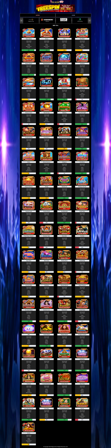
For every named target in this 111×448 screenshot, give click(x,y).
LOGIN (73, 15)
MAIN (29, 34)
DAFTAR (38, 15)
